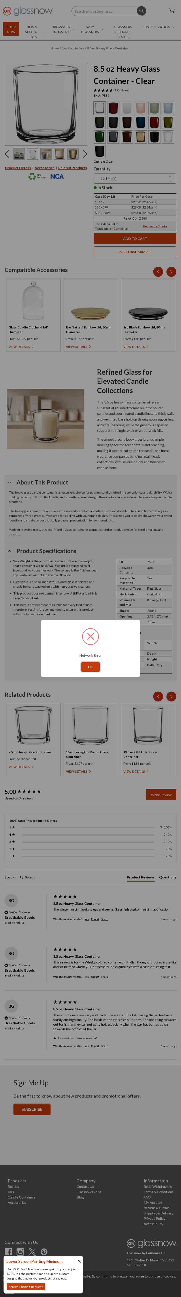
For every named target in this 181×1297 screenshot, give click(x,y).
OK (90, 667)
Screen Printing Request (26, 1287)
